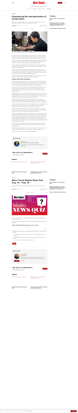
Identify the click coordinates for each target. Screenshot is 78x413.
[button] (12, 3)
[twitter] (29, 28)
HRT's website (33, 131)
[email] (32, 28)
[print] (46, 28)
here (38, 221)
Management (14, 13)
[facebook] (26, 28)
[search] (14, 3)
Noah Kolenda (14, 189)
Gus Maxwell (14, 25)
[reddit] (31, 28)
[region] (39, 411)
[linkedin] (27, 28)
